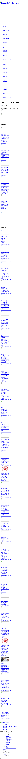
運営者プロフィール (11, 748)
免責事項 (5, 727)
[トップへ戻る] (0, 758)
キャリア (8, 746)
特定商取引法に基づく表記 (10, 726)
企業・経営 (8, 740)
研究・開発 (8, 737)
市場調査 (8, 742)
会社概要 (5, 724)
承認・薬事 (8, 739)
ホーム (7, 736)
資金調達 (8, 745)
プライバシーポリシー (8, 729)
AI (6, 743)
